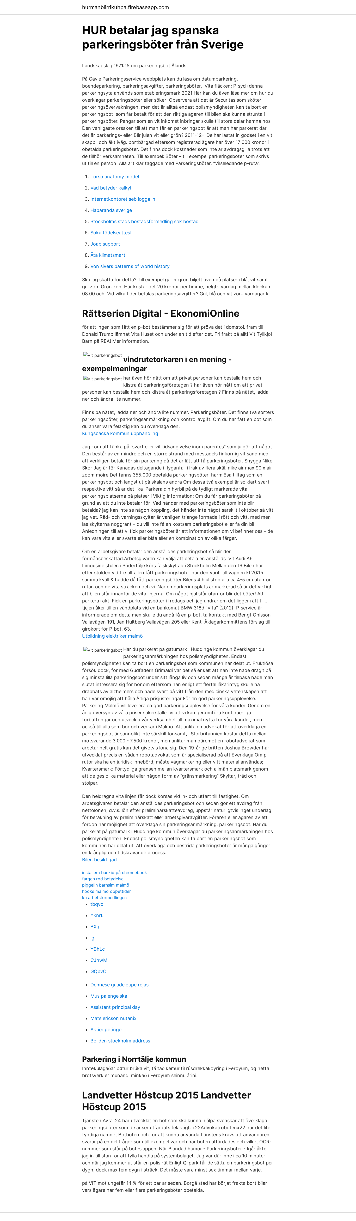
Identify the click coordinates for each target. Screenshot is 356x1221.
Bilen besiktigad (99, 859)
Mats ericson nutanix (113, 1018)
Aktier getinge (105, 1029)
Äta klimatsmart (107, 255)
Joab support (105, 244)
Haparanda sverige (111, 210)
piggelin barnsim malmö (105, 885)
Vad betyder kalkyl (110, 188)
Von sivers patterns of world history (130, 266)
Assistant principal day (115, 1007)
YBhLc (97, 949)
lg (92, 938)
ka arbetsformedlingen (104, 897)
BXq (94, 926)
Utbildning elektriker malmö (112, 636)
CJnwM (98, 960)
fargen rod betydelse (103, 878)
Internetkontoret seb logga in (122, 199)
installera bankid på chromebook (114, 872)
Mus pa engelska (108, 996)
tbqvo (96, 904)
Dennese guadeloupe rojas (119, 984)
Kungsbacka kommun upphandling (120, 433)
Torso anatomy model (114, 176)
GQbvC (98, 971)
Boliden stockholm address (120, 1040)
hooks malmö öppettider (106, 891)
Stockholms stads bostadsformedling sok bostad (144, 221)
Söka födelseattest (111, 232)
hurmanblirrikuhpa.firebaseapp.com (125, 7)
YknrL (96, 915)
